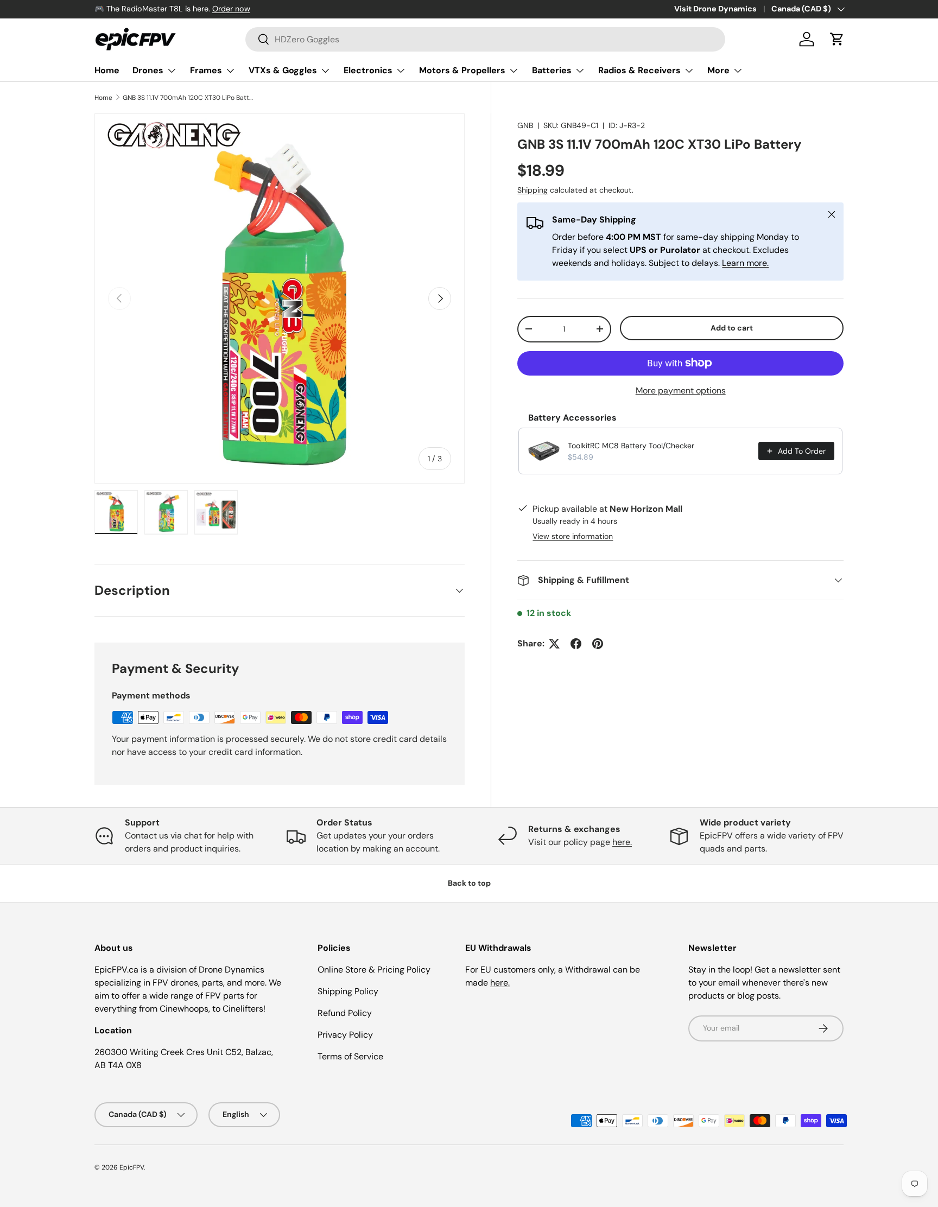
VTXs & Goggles (283, 70)
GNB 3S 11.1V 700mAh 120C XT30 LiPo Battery (188, 97)
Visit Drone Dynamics (715, 9)
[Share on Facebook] (576, 644)
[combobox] (485, 39)
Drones (147, 70)
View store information (573, 536)
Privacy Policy (345, 1034)
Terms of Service (350, 1056)
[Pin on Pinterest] (598, 644)
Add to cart (732, 328)
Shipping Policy (348, 991)
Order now (231, 9)
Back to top (469, 883)
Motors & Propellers (462, 70)
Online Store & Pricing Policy (374, 969)
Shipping (532, 190)
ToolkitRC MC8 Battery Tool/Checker (631, 445)
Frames (206, 70)
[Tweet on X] (554, 644)
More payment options (681, 390)
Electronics (368, 70)
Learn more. (745, 263)
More (718, 70)
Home (106, 70)
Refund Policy (345, 1013)
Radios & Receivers (639, 70)
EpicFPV (131, 1167)
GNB (525, 125)
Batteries (552, 70)
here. (622, 842)
